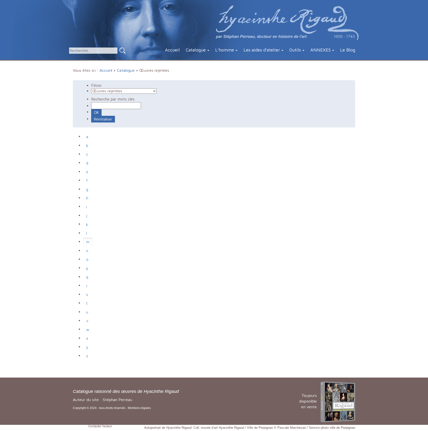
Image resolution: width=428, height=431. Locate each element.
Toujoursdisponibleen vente (308, 401)
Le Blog (347, 49)
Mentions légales (139, 408)
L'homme (224, 49)
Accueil (172, 49)
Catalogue (196, 49)
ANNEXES (320, 49)
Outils (295, 49)
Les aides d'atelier (261, 49)
